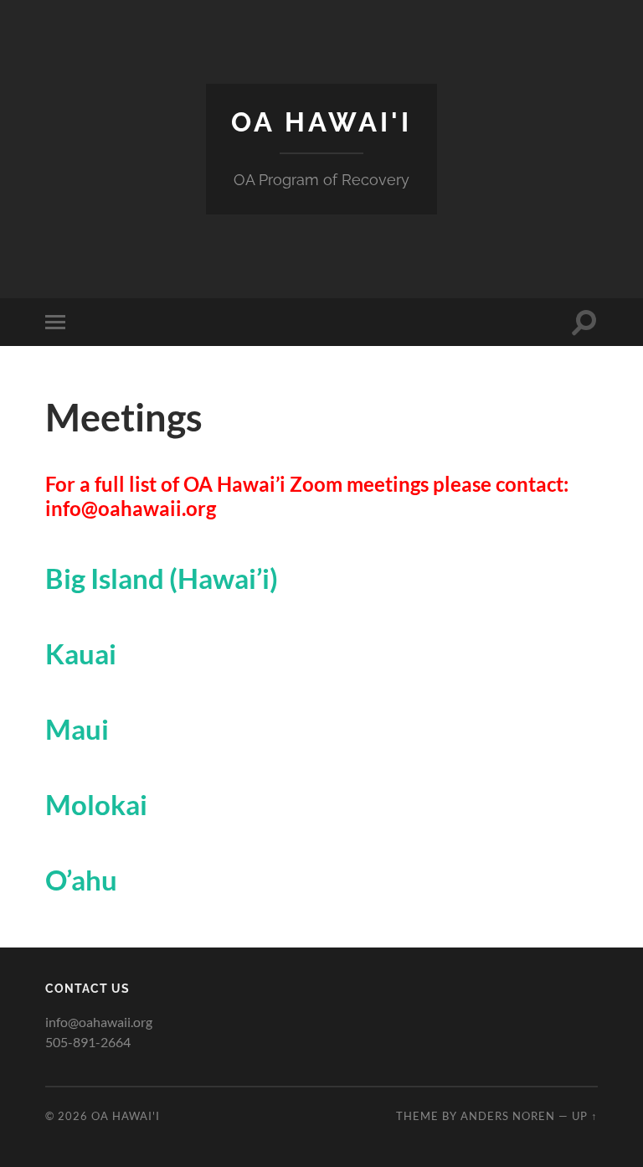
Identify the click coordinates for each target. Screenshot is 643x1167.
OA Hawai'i (321, 121)
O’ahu (81, 879)
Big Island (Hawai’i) (161, 578)
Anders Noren (507, 1116)
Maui (77, 729)
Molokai (96, 804)
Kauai (80, 653)
